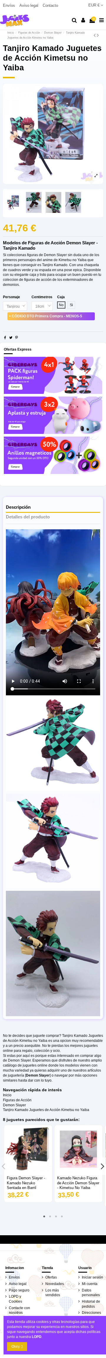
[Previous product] (95, 35)
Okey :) (17, 1346)
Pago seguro (19, 1290)
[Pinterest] (16, 338)
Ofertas (51, 1277)
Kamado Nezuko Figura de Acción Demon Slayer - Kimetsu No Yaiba (78, 1183)
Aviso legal (29, 5)
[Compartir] (5, 338)
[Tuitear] (10, 338)
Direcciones (91, 1313)
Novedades (54, 1284)
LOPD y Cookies (15, 1299)
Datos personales (91, 1292)
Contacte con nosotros (19, 1310)
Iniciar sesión (92, 1277)
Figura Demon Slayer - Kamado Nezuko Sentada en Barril (26, 1183)
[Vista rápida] (28, 1171)
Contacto (50, 5)
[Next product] (98, 35)
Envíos (9, 5)
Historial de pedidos (91, 1304)
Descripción (18, 507)
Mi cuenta (89, 1284)
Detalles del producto (28, 517)
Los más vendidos (52, 1292)
